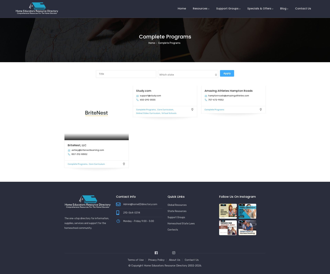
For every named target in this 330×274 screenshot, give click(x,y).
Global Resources (177, 205)
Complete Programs (77, 164)
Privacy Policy (156, 259)
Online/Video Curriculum (148, 113)
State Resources (177, 211)
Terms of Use (136, 259)
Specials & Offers (259, 8)
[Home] (36, 8)
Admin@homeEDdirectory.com (140, 204)
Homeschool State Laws (181, 223)
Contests (173, 229)
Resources (200, 8)
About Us (174, 259)
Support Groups (227, 8)
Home (182, 8)
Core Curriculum (97, 164)
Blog (283, 8)
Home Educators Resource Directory (166, 265)
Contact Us (303, 8)
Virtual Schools (169, 113)
